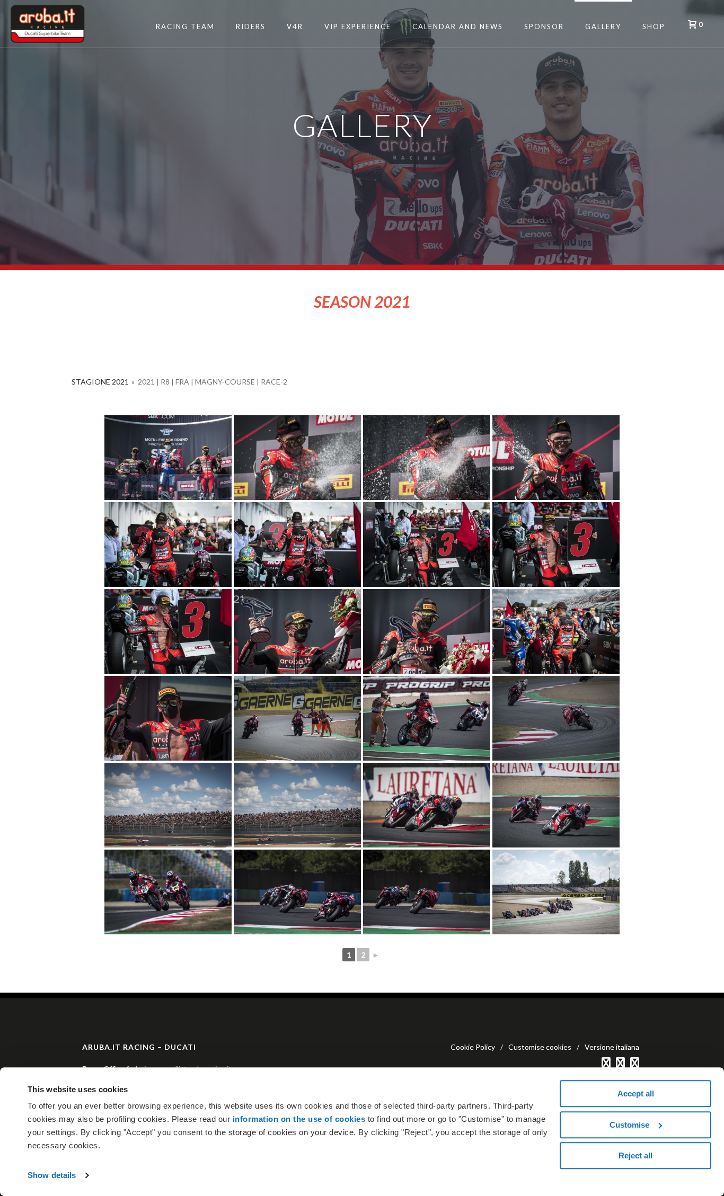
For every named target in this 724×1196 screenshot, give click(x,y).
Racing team (185, 26)
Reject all (635, 1155)
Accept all (635, 1093)
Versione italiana (612, 1046)
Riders (251, 26)
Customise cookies (539, 1046)
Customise (629, 1124)
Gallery (603, 26)
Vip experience (357, 26)
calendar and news (457, 26)
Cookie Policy (473, 1046)
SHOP (653, 26)
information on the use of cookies (299, 1118)
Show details (52, 1175)
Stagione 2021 (100, 381)
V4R (295, 26)
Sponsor (544, 26)
